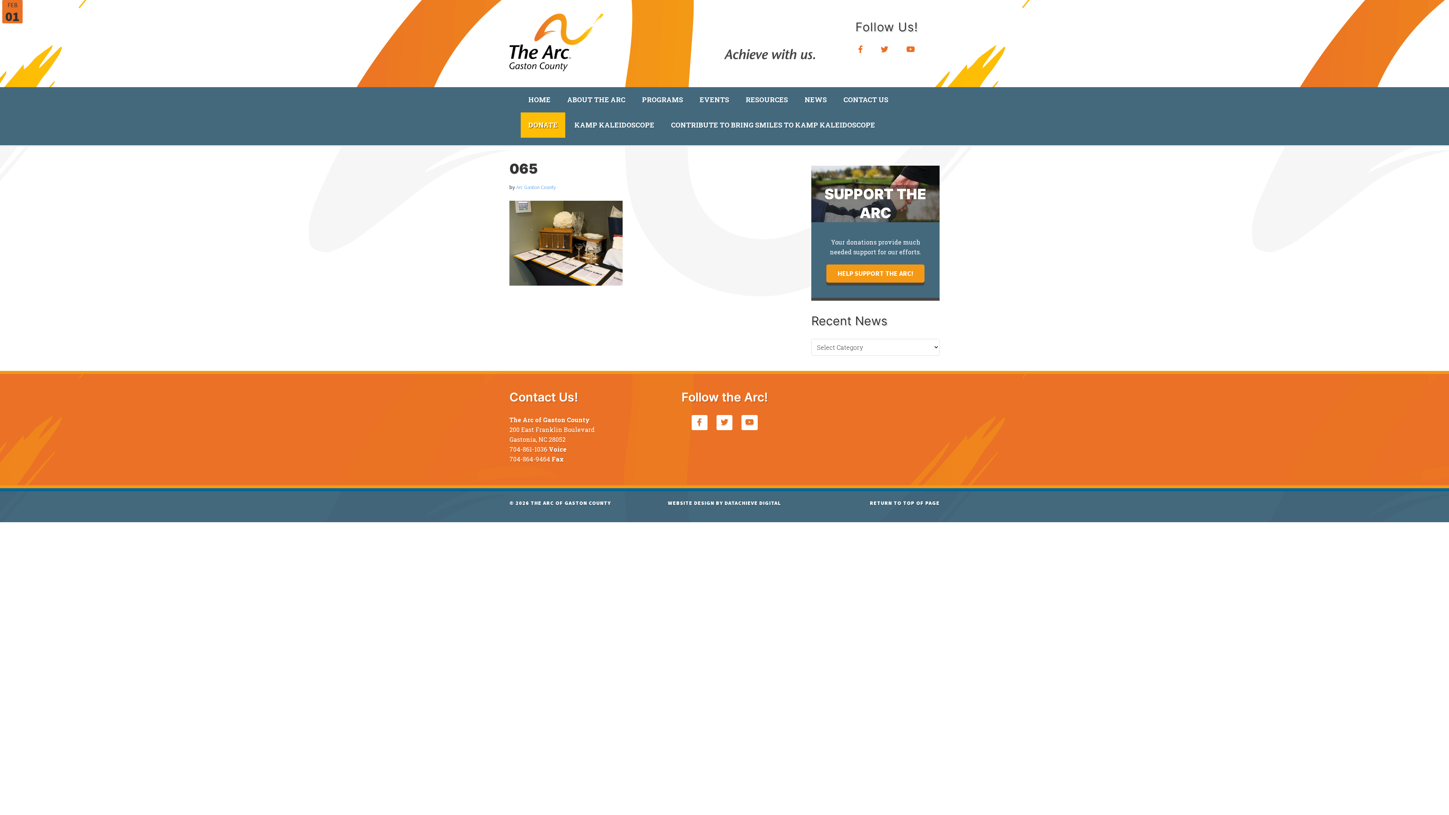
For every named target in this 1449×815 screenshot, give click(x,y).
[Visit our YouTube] (910, 50)
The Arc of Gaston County (556, 39)
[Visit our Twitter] (885, 50)
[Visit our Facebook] (860, 50)
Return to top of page (905, 503)
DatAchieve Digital (752, 503)
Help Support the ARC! (875, 273)
